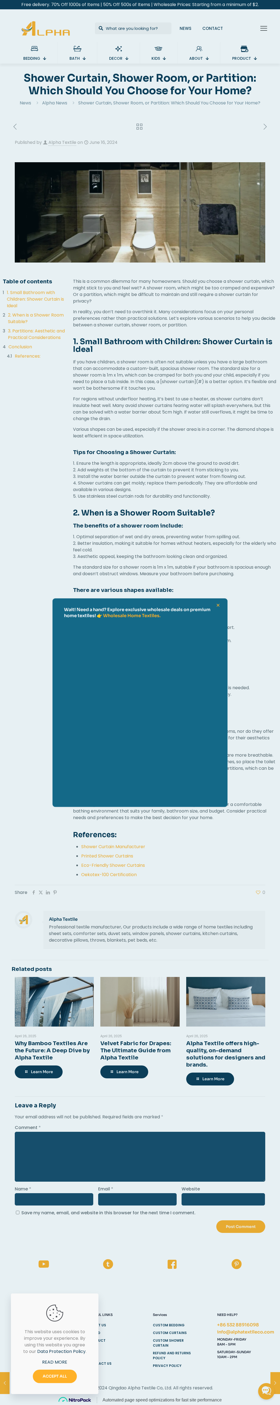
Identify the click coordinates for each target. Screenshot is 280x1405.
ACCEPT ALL (55, 1376)
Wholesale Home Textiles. (132, 615)
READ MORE (54, 1362)
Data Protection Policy (61, 1351)
